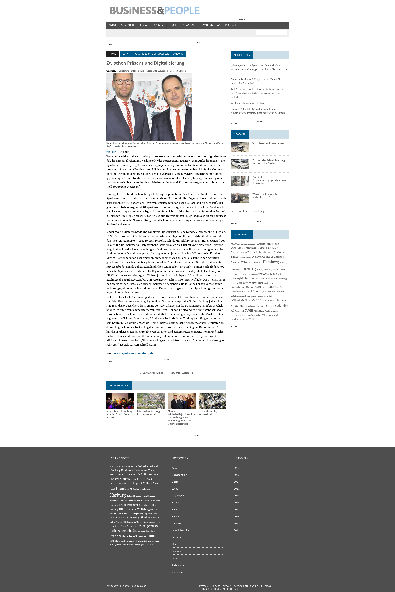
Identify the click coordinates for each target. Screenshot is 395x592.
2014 (236, 530)
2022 (236, 474)
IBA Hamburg (280, 278)
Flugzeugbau (178, 495)
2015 (236, 523)
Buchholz (252, 252)
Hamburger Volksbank (141, 489)
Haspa (243, 274)
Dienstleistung (179, 474)
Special (143, 25)
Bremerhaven (239, 252)
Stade (269, 305)
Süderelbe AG (128, 536)
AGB (237, 589)
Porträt (175, 557)
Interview (177, 537)
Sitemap (227, 586)
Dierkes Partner (261, 256)
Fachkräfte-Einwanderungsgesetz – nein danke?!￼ (269, 180)
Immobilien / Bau (181, 530)
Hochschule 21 (266, 278)
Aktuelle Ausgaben (121, 25)
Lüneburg (124, 70)
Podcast (230, 25)
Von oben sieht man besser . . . (270, 143)
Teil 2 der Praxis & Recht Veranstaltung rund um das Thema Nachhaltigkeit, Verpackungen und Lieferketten (257, 93)
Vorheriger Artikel (153, 372)
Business (158, 25)
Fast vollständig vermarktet (208, 412)
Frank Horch (256, 262)
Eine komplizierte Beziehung (247, 211)
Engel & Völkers (240, 262)
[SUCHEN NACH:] (271, 32)
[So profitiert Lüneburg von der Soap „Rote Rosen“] (120, 406)
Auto (174, 467)
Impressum (203, 586)
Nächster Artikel (180, 372)
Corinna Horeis (244, 257)
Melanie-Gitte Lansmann (125, 522)
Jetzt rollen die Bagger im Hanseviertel (150, 412)
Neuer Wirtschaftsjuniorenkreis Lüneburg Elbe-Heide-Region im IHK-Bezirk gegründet (181, 417)
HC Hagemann (252, 274)
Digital (175, 481)
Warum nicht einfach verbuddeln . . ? (264, 195)
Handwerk (177, 523)
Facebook (266, 586)
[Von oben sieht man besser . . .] (240, 150)
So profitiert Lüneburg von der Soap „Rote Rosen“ (119, 414)
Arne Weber (277, 248)
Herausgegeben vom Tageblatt (216, 589)
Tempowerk (239, 311)
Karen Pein (279, 287)
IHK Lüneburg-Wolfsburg (246, 283)
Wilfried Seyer (259, 311)
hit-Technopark (249, 278)
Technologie (178, 564)
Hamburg (271, 261)
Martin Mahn (271, 291)
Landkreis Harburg (240, 291)
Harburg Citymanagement (266, 270)
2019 (125, 53)
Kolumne (176, 551)
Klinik (175, 544)
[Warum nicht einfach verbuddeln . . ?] (240, 200)
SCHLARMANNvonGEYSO (246, 300)
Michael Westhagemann (253, 296)
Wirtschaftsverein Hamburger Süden (133, 544)
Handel (175, 516)
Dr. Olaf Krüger (277, 256)
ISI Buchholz (269, 287)
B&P (114, 152)
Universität (177, 571)
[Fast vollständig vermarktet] (212, 406)
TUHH (249, 311)
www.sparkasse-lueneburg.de (133, 353)
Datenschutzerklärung (246, 586)
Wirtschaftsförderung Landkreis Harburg (246, 315)
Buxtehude (266, 252)
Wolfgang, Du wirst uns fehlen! (248, 103)
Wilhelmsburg (271, 310)
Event (175, 488)
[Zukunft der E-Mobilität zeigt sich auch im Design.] (240, 167)
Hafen (175, 509)
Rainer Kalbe (268, 296)
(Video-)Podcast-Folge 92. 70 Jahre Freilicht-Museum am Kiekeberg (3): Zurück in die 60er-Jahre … (259, 69)
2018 (236, 502)
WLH (251, 318)
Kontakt (215, 586)
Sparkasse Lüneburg (157, 70)
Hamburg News (210, 25)
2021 (236, 481)
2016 (236, 516)
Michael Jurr (137, 70)
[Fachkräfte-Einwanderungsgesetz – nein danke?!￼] (240, 183)
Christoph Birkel (119, 479)
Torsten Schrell (178, 70)
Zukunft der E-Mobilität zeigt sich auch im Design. (269, 162)
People (173, 25)
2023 (236, 467)
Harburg (247, 268)
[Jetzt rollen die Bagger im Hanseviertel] (151, 406)
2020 (236, 488)
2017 (236, 509)
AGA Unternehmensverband (243, 244)
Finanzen (176, 502)
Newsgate (189, 25)
